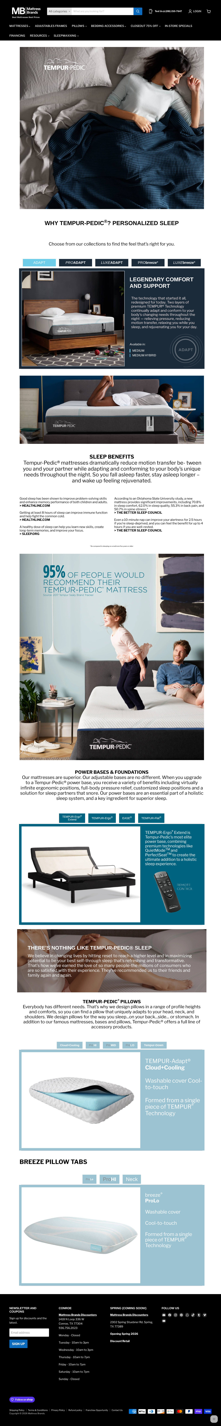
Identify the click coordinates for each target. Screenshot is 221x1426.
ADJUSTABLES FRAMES (51, 26)
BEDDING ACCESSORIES (108, 26)
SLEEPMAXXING (65, 35)
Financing (17, 35)
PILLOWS (78, 26)
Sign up (18, 1344)
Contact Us (117, 1410)
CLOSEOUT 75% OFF (145, 26)
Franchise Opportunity (97, 1410)
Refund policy (75, 1410)
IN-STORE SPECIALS (178, 26)
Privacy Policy (58, 1410)
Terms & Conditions (38, 1410)
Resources (39, 35)
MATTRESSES (19, 26)
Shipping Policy (16, 1410)
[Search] (137, 11)
